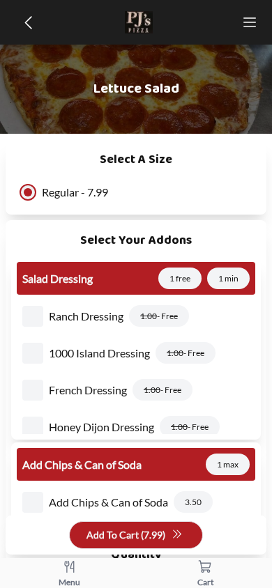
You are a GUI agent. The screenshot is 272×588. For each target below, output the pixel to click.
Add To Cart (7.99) (125, 535)
